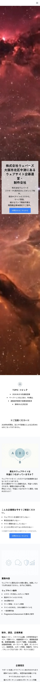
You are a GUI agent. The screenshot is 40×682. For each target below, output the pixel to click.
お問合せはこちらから (20, 210)
